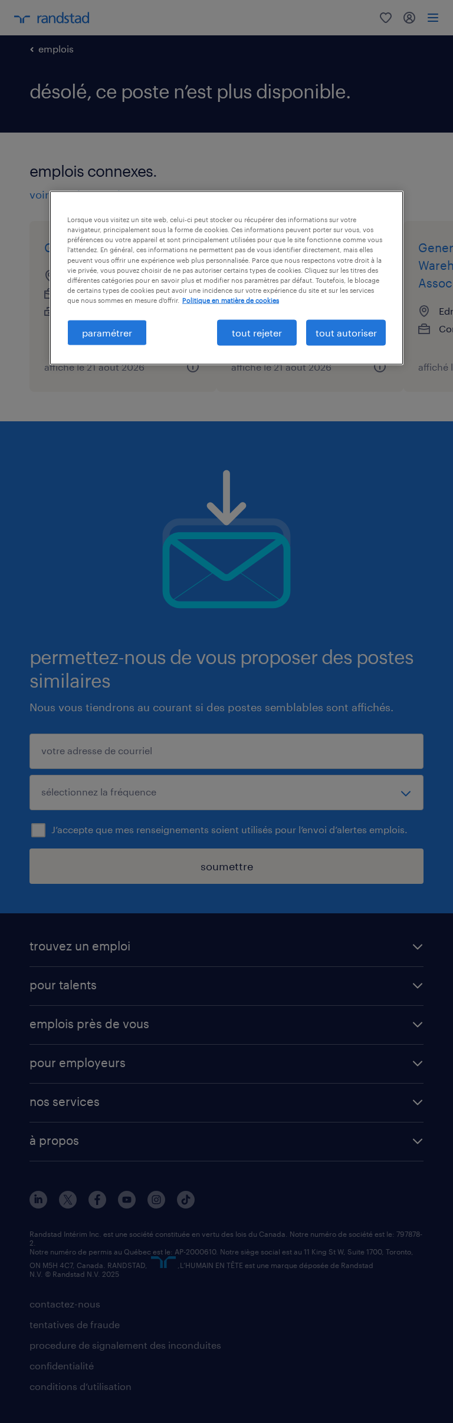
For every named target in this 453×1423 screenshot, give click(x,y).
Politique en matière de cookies (230, 299)
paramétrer (107, 332)
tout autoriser (346, 332)
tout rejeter (257, 332)
